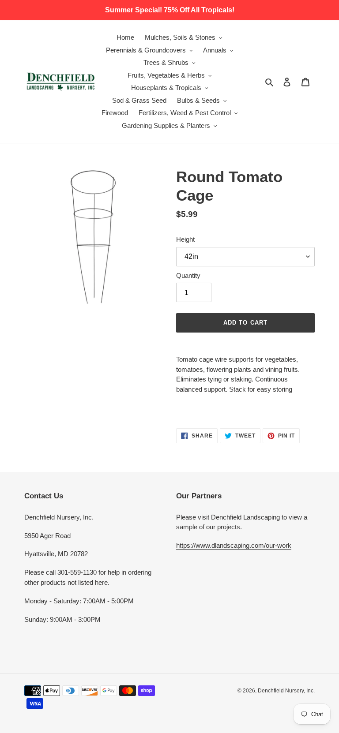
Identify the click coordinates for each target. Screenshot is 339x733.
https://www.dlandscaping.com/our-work (233, 545)
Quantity (188, 275)
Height (185, 239)
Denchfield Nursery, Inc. (286, 691)
